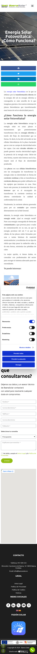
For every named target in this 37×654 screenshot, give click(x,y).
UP (3, 646)
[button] (32, 5)
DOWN (3, 651)
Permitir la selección (19, 359)
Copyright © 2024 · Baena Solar (18, 647)
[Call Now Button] (32, 650)
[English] (17, 610)
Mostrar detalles (25, 347)
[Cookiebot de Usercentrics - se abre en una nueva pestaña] (26, 288)
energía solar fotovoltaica (16, 91)
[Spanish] (20, 610)
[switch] (32, 327)
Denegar (18, 365)
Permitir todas (18, 353)
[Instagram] (29, 605)
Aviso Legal (22, 453)
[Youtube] (24, 605)
